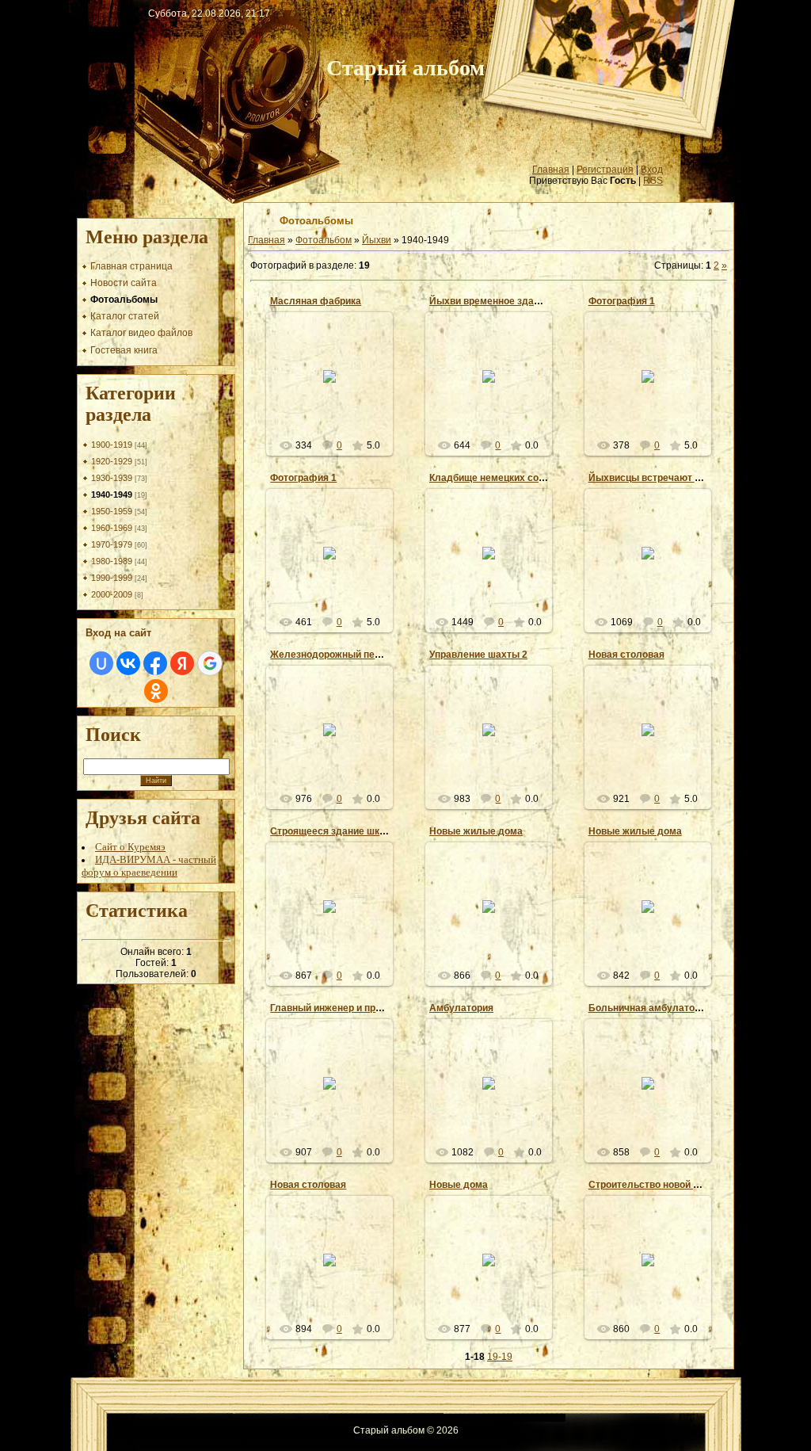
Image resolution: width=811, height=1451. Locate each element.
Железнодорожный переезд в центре (357, 654)
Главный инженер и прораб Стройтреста (365, 1008)
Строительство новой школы (656, 1184)
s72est (655, 405)
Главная (550, 169)
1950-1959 (111, 511)
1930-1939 (111, 478)
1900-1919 (111, 444)
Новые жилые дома (476, 831)
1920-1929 (111, 461)
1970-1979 (111, 544)
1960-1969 (111, 528)
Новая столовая (626, 654)
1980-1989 (111, 561)
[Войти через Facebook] (155, 663)
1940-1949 (111, 494)
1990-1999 (111, 577)
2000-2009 (111, 594)
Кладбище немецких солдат (495, 477)
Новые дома (458, 1184)
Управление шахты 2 (478, 654)
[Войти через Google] (210, 663)
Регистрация (605, 169)
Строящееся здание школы (334, 831)
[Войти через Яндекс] (182, 663)
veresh (337, 405)
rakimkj (495, 571)
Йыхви (376, 240)
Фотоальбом (323, 240)
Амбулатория (461, 1008)
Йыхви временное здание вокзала (510, 301)
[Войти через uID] (101, 663)
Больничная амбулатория (649, 1008)
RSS (653, 180)
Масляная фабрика (315, 301)
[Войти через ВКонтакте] (128, 663)
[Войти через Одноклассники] (156, 691)
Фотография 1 (621, 301)
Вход (652, 169)
